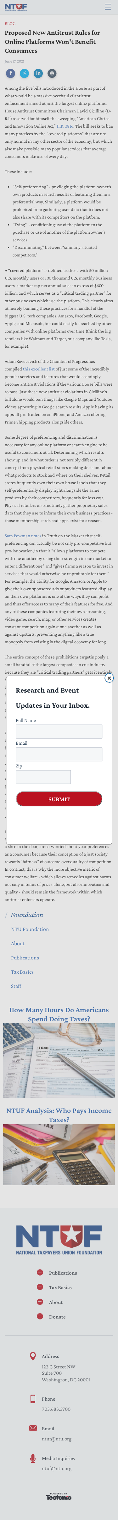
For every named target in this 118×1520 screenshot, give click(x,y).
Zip (19, 765)
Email (21, 742)
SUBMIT (59, 798)
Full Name (26, 720)
